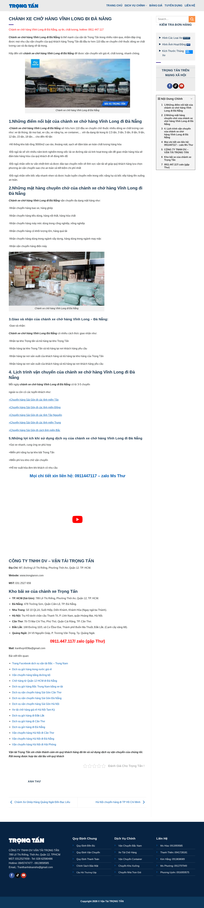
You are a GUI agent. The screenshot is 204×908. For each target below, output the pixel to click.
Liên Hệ (190, 5)
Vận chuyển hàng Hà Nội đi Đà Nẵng (33, 738)
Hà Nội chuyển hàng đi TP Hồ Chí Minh (118, 802)
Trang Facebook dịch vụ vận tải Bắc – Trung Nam (40, 663)
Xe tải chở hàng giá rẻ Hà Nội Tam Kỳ (33, 709)
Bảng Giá (156, 5)
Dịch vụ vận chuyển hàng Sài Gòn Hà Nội (35, 703)
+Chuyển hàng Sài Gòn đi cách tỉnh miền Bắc (34, 430)
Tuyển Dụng (173, 5)
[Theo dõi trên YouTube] (181, 86)
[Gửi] (192, 19)
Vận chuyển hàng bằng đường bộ (31, 675)
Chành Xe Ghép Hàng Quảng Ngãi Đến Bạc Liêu (42, 802)
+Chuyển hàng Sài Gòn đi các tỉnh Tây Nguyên (35, 415)
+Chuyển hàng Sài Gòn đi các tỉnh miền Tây (34, 399)
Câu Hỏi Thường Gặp (86, 872)
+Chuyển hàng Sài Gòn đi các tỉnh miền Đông (35, 407)
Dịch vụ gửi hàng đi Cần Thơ (28, 721)
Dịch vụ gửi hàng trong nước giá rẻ (32, 669)
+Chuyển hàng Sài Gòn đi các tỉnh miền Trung (35, 422)
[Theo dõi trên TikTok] (175, 86)
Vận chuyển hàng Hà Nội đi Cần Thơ (33, 732)
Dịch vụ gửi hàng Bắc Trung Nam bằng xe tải (37, 686)
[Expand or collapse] (191, 99)
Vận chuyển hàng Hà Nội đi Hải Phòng (34, 744)
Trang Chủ (114, 5)
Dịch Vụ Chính (135, 5)
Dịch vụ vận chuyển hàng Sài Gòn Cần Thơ (37, 692)
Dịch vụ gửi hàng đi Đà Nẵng (28, 727)
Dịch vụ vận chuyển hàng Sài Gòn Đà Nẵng (37, 698)
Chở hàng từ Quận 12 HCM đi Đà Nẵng (34, 680)
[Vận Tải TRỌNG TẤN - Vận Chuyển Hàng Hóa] (24, 5)
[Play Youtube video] (77, 519)
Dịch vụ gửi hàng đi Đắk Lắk (28, 715)
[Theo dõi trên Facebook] (169, 86)
